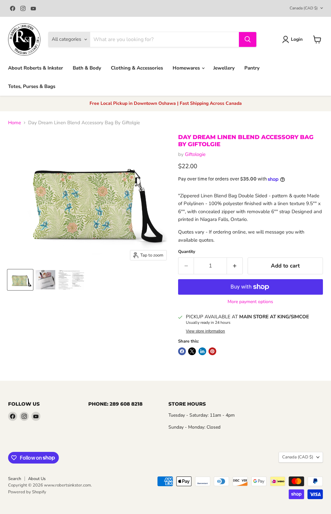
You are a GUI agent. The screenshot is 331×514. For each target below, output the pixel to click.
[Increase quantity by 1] (235, 265)
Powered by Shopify (27, 492)
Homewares (187, 68)
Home (14, 123)
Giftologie (195, 154)
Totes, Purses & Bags (31, 86)
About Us (37, 479)
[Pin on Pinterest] (212, 351)
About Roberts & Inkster (35, 68)
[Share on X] (192, 351)
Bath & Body (87, 68)
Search (14, 479)
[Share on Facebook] (182, 351)
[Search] (247, 39)
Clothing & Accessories (137, 68)
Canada (304, 8)
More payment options (250, 301)
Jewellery (224, 68)
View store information (205, 331)
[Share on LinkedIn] (202, 351)
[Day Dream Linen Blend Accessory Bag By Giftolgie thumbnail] (20, 279)
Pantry (252, 68)
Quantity (186, 251)
